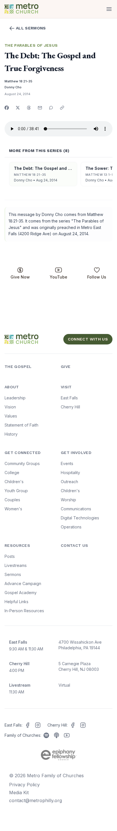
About (12, 387)
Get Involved (76, 452)
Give (65, 366)
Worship (68, 499)
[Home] (30, 9)
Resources (17, 545)
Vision (10, 406)
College (12, 472)
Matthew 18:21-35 (18, 81)
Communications (76, 508)
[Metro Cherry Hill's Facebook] (73, 725)
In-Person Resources (24, 610)
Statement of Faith (21, 425)
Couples (12, 499)
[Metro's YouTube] (67, 735)
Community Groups (22, 463)
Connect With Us (88, 339)
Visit (66, 387)
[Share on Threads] (28, 107)
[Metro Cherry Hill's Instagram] (83, 725)
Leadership (15, 397)
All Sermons (31, 28)
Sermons (13, 574)
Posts (10, 556)
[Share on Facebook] (6, 107)
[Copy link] (62, 107)
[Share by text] (51, 107)
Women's (13, 508)
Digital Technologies (80, 517)
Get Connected (23, 452)
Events (67, 463)
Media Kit (19, 792)
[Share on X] (17, 107)
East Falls (69, 397)
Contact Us (74, 545)
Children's (14, 481)
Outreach (69, 481)
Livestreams (16, 565)
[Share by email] (39, 107)
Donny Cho (13, 87)
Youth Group (16, 490)
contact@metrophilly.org (35, 800)
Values (11, 416)
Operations (71, 526)
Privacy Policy (24, 784)
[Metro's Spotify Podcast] (46, 735)
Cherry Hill (70, 406)
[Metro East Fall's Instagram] (38, 725)
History (11, 434)
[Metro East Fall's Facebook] (27, 725)
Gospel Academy (21, 592)
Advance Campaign (23, 583)
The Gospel (18, 366)
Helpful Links (16, 601)
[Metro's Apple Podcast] (56, 735)
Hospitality (70, 472)
